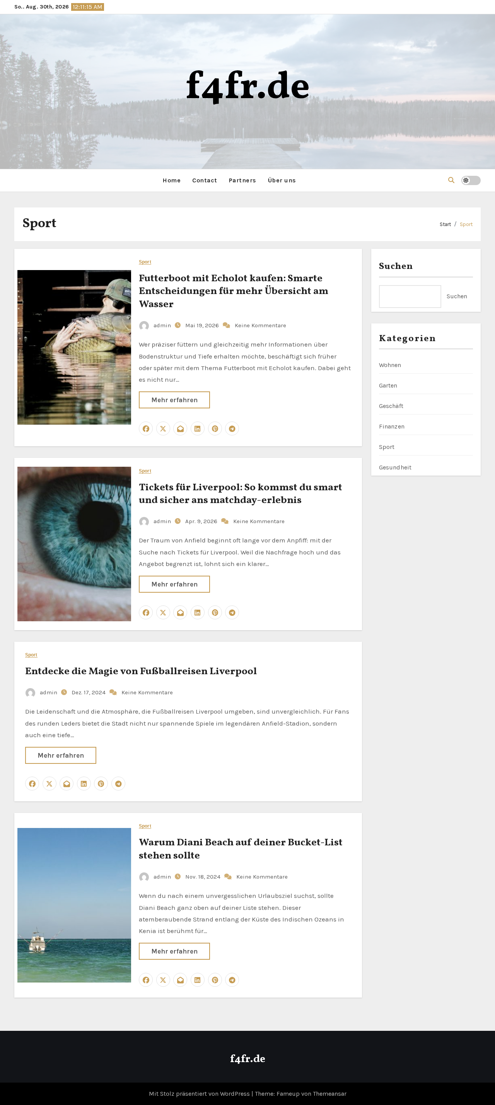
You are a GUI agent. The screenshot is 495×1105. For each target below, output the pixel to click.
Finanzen (392, 426)
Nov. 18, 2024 (203, 876)
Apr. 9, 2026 (202, 521)
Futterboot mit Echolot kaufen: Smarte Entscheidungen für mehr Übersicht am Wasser (233, 292)
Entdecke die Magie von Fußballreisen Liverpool (141, 671)
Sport (466, 224)
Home (171, 180)
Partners (242, 180)
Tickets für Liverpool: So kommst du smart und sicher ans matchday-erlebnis (240, 494)
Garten (388, 385)
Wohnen (390, 365)
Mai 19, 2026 (202, 325)
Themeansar (329, 1093)
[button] (451, 180)
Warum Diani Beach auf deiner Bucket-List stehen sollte (241, 849)
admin (162, 325)
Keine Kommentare (260, 325)
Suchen (396, 266)
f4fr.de (247, 88)
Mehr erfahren (174, 400)
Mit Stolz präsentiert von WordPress (200, 1093)
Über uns (282, 180)
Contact (204, 180)
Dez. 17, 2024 (89, 692)
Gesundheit (395, 467)
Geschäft (391, 406)
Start (445, 224)
